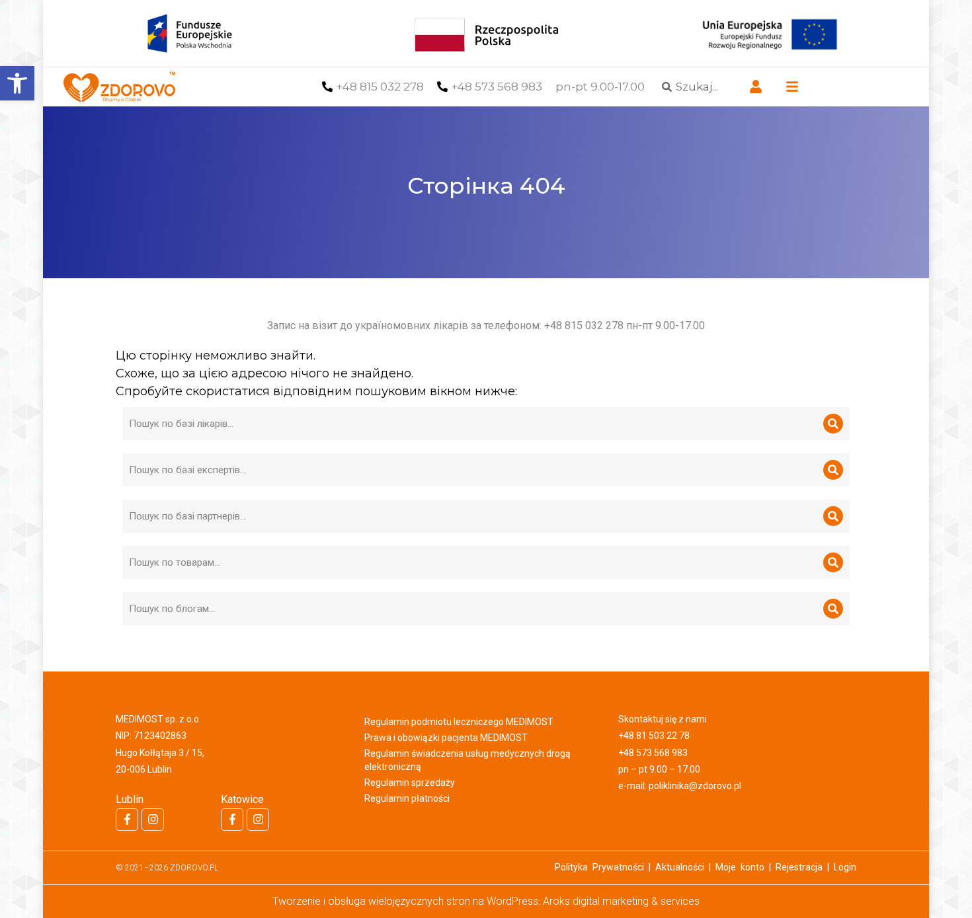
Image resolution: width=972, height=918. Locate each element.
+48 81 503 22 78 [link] (654, 735)
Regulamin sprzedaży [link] (409, 782)
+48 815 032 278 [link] (380, 86)
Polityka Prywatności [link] (599, 867)
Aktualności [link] (679, 867)
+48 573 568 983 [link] (496, 86)
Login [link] (845, 867)
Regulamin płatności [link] (407, 798)
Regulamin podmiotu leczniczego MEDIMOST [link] (458, 721)
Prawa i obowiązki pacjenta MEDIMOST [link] (446, 737)
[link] (17, 83)
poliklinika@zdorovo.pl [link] (695, 786)
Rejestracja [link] (799, 867)
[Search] (833, 424)
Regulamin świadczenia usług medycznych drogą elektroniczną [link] (467, 760)
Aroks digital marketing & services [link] (621, 901)
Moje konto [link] (739, 867)
